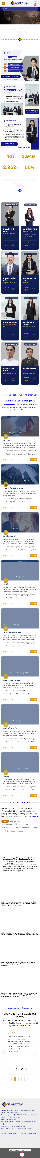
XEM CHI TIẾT (7, 459)
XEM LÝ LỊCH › (7, 244)
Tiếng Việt (36, 2)
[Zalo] (12, 1154)
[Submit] (36, 9)
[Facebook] (3, 1154)
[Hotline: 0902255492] (8, 1154)
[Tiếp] (35, 1052)
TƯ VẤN (33, 459)
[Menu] (3, 3)
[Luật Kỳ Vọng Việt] (20, 3)
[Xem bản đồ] (22, 1154)
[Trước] (3, 1052)
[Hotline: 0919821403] (17, 1154)
